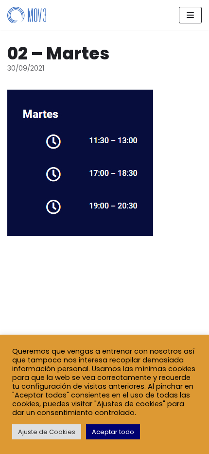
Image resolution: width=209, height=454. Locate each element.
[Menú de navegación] (190, 15)
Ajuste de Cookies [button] (46, 431)
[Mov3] (26, 15)
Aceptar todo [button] (113, 431)
